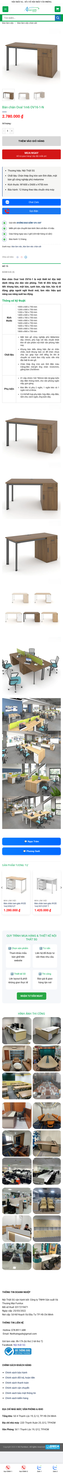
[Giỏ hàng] (58, 9)
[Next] (60, 893)
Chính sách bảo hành (16, 1372)
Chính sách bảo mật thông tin (20, 1393)
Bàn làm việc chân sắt (27, 23)
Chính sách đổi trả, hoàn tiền (20, 1377)
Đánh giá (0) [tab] (8, 272)
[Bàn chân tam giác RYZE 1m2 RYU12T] (16, 884)
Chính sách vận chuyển (17, 1387)
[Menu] (5, 9)
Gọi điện (33, 211)
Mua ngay (32, 152)
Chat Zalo (34, 202)
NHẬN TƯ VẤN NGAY (32, 996)
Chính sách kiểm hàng (16, 1398)
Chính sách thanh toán (17, 1382)
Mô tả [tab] (5, 266)
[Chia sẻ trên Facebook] (17, 257)
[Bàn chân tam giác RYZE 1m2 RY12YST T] (47, 884)
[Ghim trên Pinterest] (22, 257)
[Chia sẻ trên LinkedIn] (26, 257)
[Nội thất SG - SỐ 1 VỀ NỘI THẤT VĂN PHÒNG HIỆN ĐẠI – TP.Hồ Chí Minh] (31, 9)
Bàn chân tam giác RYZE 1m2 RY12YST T (45, 904)
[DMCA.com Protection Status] (52, 1447)
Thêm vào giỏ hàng (31, 141)
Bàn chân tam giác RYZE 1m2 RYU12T (15, 904)
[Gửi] (58, 18)
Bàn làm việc (8, 23)
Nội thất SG (19, 1345)
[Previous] (2, 893)
